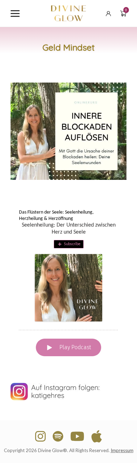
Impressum (122, 450)
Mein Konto (109, 13)
